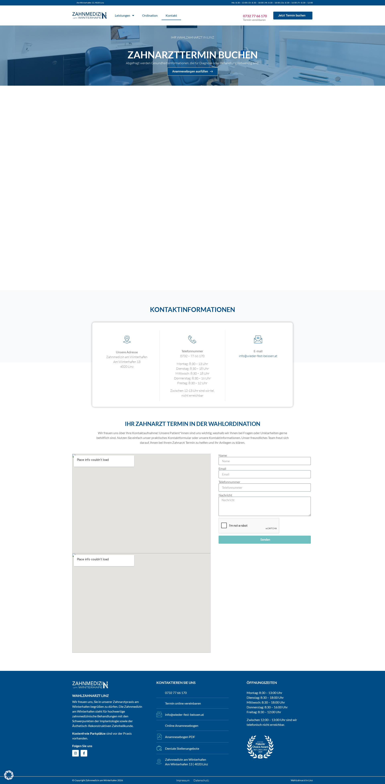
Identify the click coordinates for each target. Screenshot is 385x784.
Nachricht (225, 495)
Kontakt (171, 15)
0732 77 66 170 (255, 16)
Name (223, 455)
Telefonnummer (229, 481)
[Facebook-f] (84, 753)
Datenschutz (201, 780)
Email (222, 468)
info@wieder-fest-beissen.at (258, 356)
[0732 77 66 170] (245, 9)
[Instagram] (75, 753)
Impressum (182, 780)
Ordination (150, 15)
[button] (9, 775)
